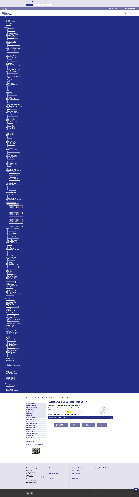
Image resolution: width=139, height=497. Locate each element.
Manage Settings (46, 5)
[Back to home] (7, 13)
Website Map (74, 481)
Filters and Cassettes (31, 417)
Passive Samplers (30, 413)
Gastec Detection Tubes (31, 423)
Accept (29, 5)
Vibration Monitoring (30, 437)
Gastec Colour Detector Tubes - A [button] (58, 417)
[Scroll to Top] (136, 489)
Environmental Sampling (31, 433)
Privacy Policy (75, 476)
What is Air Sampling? (53, 473)
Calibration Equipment (31, 405)
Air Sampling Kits (30, 421)
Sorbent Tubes (29, 411)
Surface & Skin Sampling (31, 427)
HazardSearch (74, 425)
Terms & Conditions (76, 473)
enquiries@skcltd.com (32, 482)
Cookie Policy (75, 478)
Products (51, 481)
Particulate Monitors (30, 415)
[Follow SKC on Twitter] (6, 9)
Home (50, 470)
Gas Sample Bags (30, 419)
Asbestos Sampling (30, 429)
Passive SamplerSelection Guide (60, 425)
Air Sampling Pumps (30, 403)
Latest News (51, 478)
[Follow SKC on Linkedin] (3, 9)
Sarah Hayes (110, 493)
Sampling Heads (30, 409)
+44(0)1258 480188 (113, 8)
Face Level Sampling (30, 425)
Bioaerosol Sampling (30, 431)
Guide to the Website (76, 470)
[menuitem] (5, 16)
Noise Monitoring (30, 435)
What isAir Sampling (88, 425)
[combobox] (130, 13)
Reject (36, 5)
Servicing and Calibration (32, 407)
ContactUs (101, 425)
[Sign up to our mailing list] (104, 471)
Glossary (51, 476)
